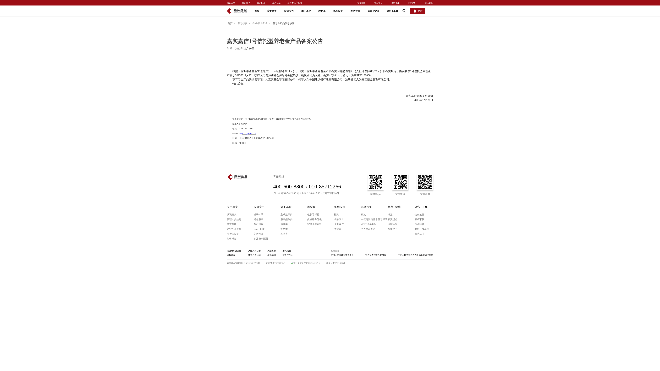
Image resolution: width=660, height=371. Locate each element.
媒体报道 (231, 238)
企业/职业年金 (261, 23)
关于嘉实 (272, 11)
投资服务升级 (314, 219)
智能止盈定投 (314, 224)
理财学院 (392, 224)
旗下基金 (306, 11)
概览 (336, 214)
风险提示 (271, 251)
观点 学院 (373, 11)
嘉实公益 (276, 3)
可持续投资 (233, 234)
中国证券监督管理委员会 (342, 255)
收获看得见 (313, 214)
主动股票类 (286, 214)
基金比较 (419, 224)
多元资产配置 (261, 238)
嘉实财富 (261, 3)
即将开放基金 (422, 229)
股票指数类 (286, 219)
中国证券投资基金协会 (375, 255)
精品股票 (258, 219)
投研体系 (258, 214)
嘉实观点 (392, 219)
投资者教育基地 (294, 3)
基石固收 (258, 224)
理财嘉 (322, 11)
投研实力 (289, 11)
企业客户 (339, 224)
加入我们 (429, 3)
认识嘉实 (231, 214)
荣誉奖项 (231, 224)
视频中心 (392, 229)
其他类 (284, 234)
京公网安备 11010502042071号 (307, 263)
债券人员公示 (254, 255)
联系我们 (412, 3)
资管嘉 (337, 229)
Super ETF (259, 229)
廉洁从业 (419, 234)
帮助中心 (378, 3)
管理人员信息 (234, 219)
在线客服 (395, 3)
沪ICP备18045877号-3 (275, 263)
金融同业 (339, 219)
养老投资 (355, 11)
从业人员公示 (254, 251)
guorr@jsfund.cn (248, 133)
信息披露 (419, 214)
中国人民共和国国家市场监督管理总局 (415, 255)
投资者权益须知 (234, 251)
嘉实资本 (246, 3)
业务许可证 (288, 255)
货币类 (284, 229)
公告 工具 (392, 11)
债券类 (284, 224)
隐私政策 (231, 255)
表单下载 (419, 219)
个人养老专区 (368, 229)
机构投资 (338, 11)
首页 (257, 11)
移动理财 (362, 3)
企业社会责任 (234, 229)
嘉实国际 (231, 3)
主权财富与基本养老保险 (374, 219)
